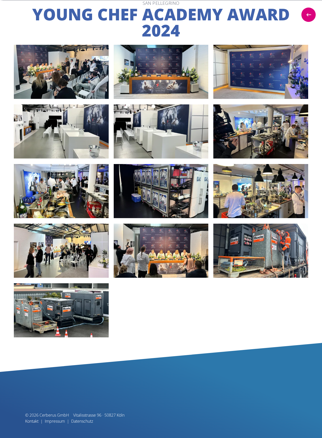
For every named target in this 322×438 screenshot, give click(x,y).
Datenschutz (82, 421)
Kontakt (31, 421)
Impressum (55, 421)
